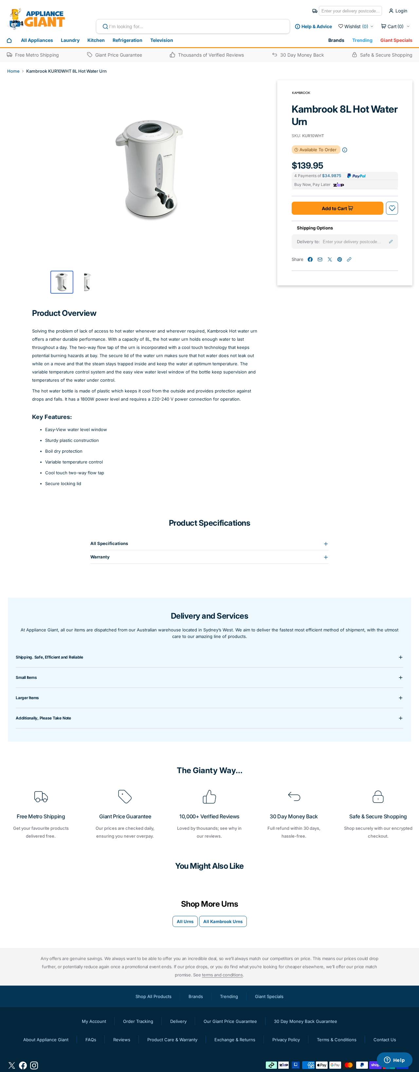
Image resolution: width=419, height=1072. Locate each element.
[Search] (102, 26)
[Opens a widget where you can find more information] (394, 1060)
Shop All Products (154, 996)
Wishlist (356, 26)
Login (401, 10)
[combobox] (193, 26)
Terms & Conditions (336, 1039)
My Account (94, 1021)
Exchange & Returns (234, 1039)
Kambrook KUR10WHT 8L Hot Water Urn (66, 71)
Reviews (121, 1039)
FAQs (90, 1039)
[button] (395, 26)
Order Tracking (138, 1021)
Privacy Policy (286, 1039)
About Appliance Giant (45, 1039)
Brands (336, 40)
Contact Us (384, 1039)
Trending (362, 40)
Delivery (178, 1021)
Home (13, 71)
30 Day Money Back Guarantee (305, 1021)
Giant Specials (396, 40)
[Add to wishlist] (392, 208)
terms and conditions (222, 974)
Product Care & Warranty (172, 1039)
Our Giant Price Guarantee (230, 1021)
